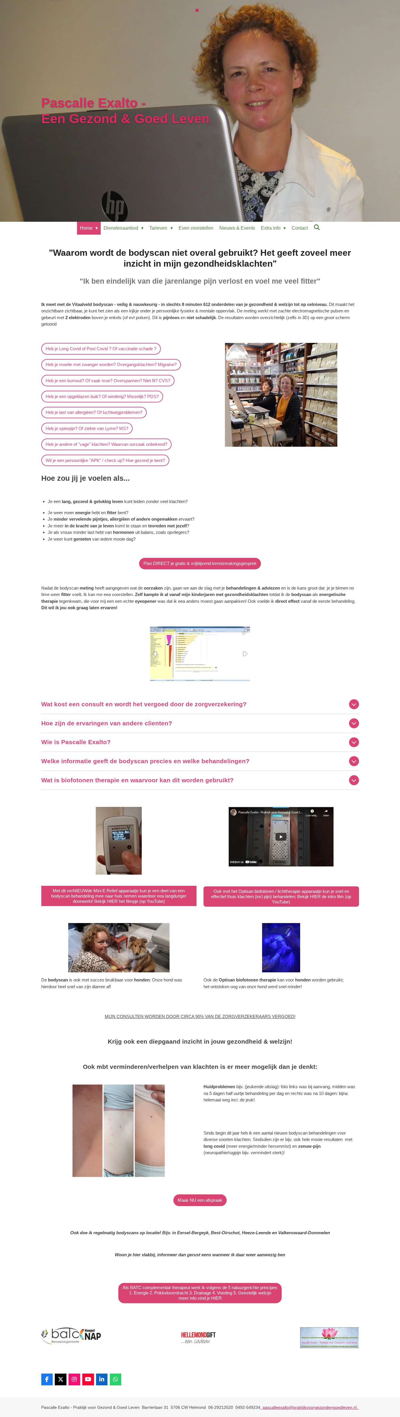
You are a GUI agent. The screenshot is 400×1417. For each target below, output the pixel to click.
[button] (244, 631)
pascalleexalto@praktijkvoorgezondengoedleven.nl (309, 1407)
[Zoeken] (317, 227)
